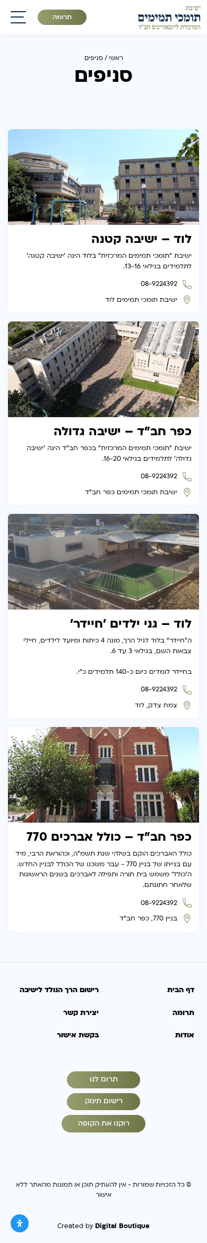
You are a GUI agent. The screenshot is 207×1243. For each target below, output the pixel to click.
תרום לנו (104, 1079)
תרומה (62, 17)
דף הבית (180, 990)
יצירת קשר (81, 1013)
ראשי (116, 58)
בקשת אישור (78, 1035)
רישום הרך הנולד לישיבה (59, 990)
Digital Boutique (122, 1226)
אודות (184, 1035)
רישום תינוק (104, 1101)
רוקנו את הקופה (104, 1123)
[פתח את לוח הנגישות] (20, 1223)
